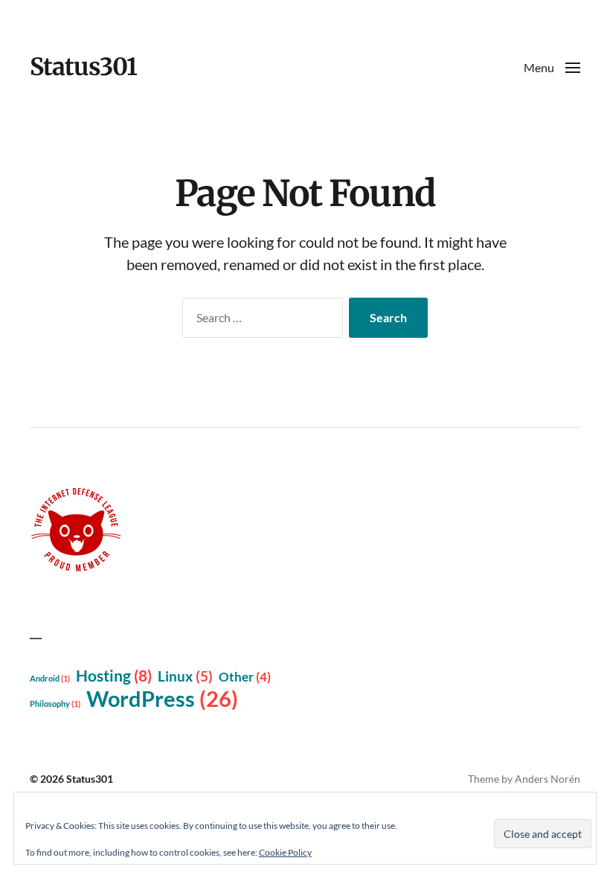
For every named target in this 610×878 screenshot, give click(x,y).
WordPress (162, 698)
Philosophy (55, 703)
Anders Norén (547, 778)
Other (245, 677)
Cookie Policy (285, 852)
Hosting (114, 675)
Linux (185, 676)
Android (50, 678)
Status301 (83, 67)
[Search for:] (259, 321)
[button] (552, 66)
